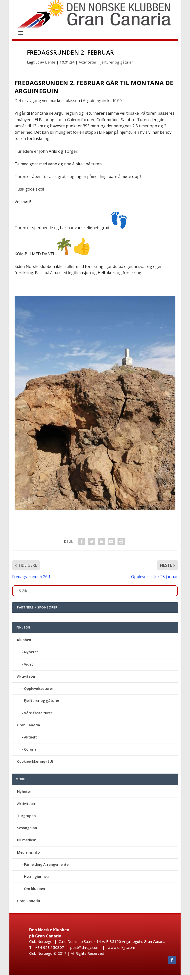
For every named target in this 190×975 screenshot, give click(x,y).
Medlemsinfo (28, 852)
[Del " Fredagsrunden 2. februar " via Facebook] (82, 541)
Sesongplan (27, 827)
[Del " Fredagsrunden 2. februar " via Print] (121, 541)
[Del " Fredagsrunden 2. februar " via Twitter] (91, 541)
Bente (50, 62)
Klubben (24, 639)
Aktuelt (30, 737)
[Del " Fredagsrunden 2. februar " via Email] (111, 541)
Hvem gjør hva (36, 876)
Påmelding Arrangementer (47, 864)
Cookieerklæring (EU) (35, 761)
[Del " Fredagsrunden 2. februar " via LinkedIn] (101, 541)
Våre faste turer (38, 713)
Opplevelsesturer (38, 688)
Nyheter (31, 652)
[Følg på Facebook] (172, 960)
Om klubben (34, 888)
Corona (30, 749)
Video (29, 664)
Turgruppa (26, 815)
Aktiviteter (87, 62)
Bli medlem (26, 840)
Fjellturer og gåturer (115, 62)
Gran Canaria (28, 725)
